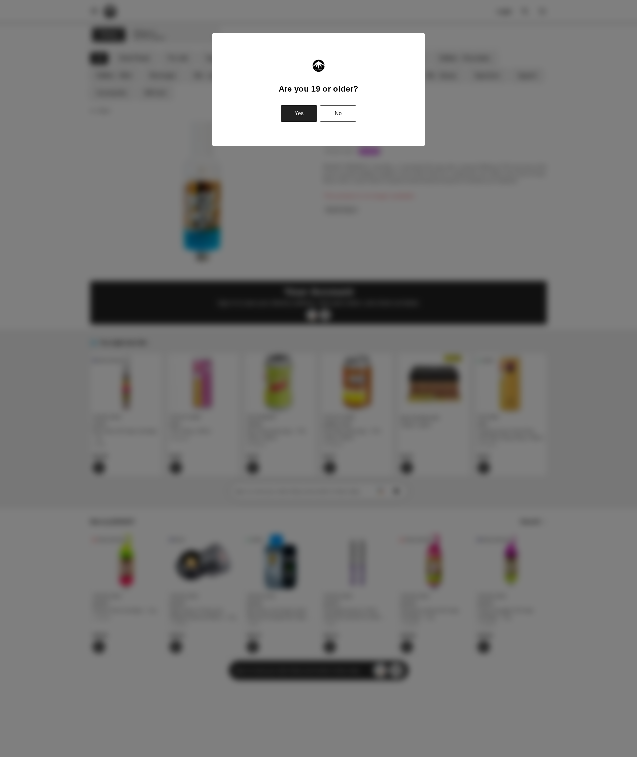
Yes (299, 113)
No (338, 113)
